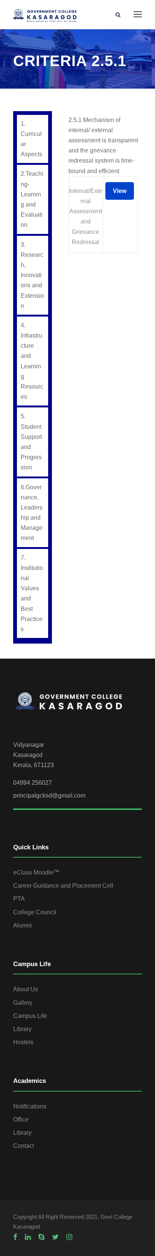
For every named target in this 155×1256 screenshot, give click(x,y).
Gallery (22, 1003)
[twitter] (55, 1237)
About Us (25, 989)
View (119, 191)
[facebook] (15, 1237)
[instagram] (69, 1237)
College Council (34, 912)
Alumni (22, 925)
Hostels (23, 1042)
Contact (23, 1146)
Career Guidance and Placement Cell (63, 885)
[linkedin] (28, 1237)
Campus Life (30, 1016)
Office (21, 1119)
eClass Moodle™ (36, 872)
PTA (19, 899)
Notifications (29, 1106)
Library (22, 1029)
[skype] (41, 1237)
